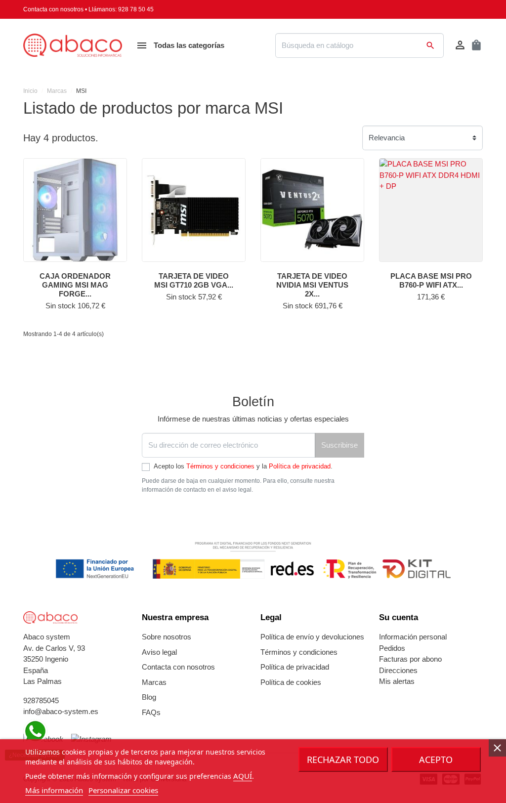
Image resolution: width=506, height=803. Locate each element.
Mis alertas (397, 681)
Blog (149, 697)
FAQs (151, 712)
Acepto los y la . (243, 466)
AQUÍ (242, 776)
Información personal (413, 637)
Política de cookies (290, 682)
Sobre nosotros (166, 637)
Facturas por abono (410, 659)
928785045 (41, 700)
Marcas (154, 682)
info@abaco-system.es (60, 711)
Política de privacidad (300, 466)
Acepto (436, 759)
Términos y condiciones (220, 466)
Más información (54, 790)
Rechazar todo (343, 759)
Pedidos (392, 648)
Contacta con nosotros (53, 9)
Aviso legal (159, 652)
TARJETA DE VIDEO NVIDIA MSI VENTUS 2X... (312, 285)
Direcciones (398, 670)
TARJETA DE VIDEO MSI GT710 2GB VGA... (193, 280)
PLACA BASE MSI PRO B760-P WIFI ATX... (431, 280)
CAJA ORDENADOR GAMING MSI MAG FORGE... (75, 285)
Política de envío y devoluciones (312, 637)
